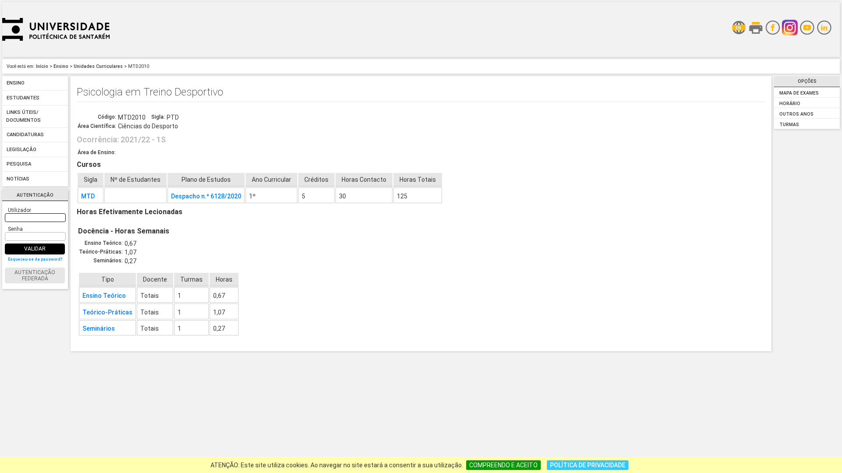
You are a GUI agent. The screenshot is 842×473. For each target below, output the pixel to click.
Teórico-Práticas (107, 312)
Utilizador (19, 210)
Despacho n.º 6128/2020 (206, 196)
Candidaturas (25, 135)
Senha (15, 229)
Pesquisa (19, 164)
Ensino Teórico (104, 295)
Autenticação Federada (34, 275)
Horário (789, 103)
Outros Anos (796, 114)
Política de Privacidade (587, 465)
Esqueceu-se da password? (35, 259)
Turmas (789, 124)
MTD (88, 196)
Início (42, 66)
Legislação (21, 149)
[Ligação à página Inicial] (56, 54)
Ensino (61, 66)
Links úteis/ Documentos (23, 117)
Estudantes (23, 98)
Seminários (98, 328)
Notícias (18, 179)
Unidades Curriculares (98, 66)
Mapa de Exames (799, 93)
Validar (35, 249)
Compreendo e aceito (503, 465)
